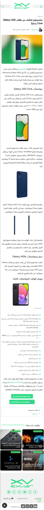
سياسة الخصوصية (22, 498)
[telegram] (8, 492)
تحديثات (39, 16)
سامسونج (22, 68)
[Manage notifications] (39, 500)
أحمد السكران (34, 29)
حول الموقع (38, 498)
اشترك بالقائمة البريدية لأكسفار (21, 396)
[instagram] (14, 492)
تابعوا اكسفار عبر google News (20, 401)
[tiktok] (19, 492)
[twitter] (30, 492)
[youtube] (24, 492)
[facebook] (35, 492)
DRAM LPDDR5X (15, 382)
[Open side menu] (41, 6)
